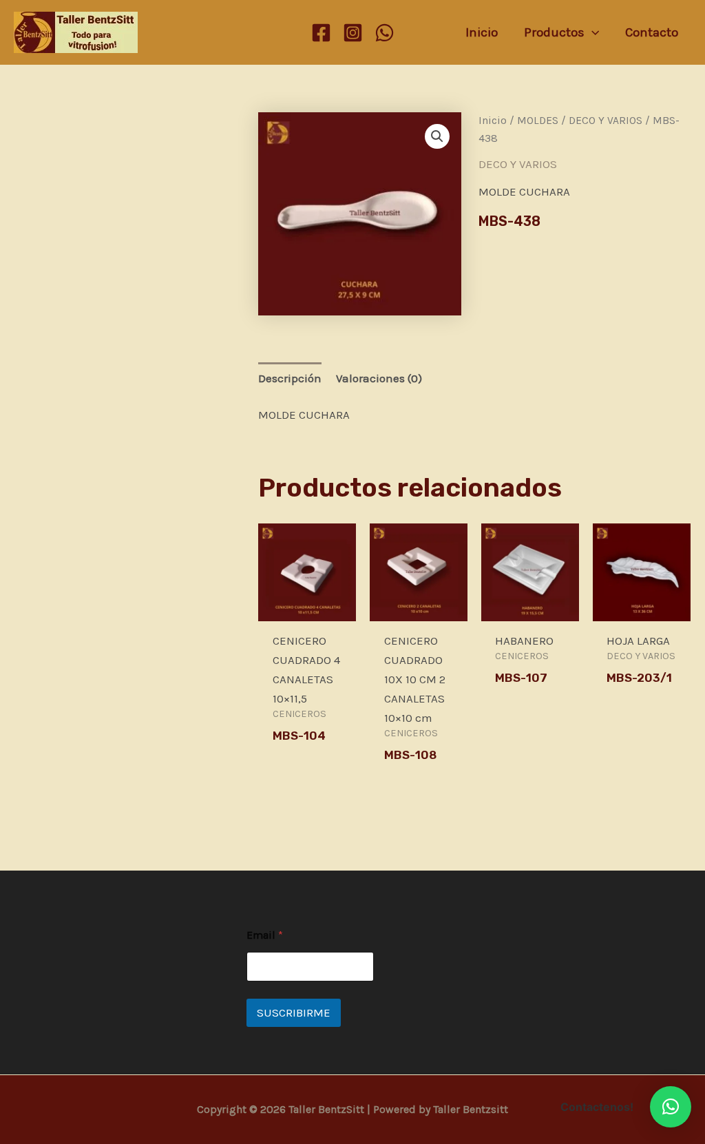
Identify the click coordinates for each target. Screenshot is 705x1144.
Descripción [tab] (290, 378)
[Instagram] (353, 32)
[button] (437, 136)
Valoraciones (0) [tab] (379, 378)
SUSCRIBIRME (293, 1012)
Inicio (492, 120)
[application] (592, 32)
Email (264, 935)
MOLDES (537, 120)
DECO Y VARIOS (605, 120)
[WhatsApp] (384, 32)
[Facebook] (321, 32)
